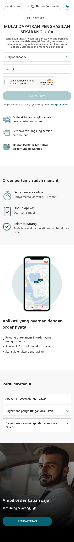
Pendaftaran (27, 521)
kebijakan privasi (60, 104)
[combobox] (37, 57)
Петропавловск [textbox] (15, 57)
